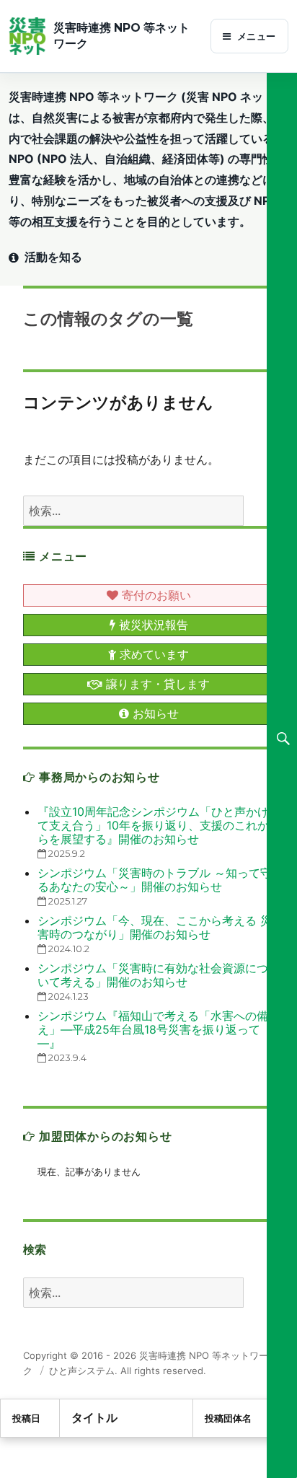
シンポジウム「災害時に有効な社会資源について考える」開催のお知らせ (152, 975)
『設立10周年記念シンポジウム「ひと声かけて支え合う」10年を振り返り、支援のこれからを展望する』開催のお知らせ (153, 825)
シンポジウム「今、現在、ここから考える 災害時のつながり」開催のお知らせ (154, 927)
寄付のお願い (154, 595)
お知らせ (154, 713)
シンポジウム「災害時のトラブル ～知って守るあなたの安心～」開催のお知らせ (154, 880)
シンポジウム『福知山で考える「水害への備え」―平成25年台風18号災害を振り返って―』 (152, 1029)
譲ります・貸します (156, 684)
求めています (152, 654)
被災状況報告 (151, 624)
